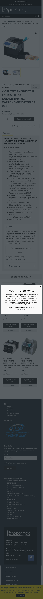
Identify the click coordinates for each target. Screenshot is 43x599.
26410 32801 (21, 309)
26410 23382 (30, 308)
